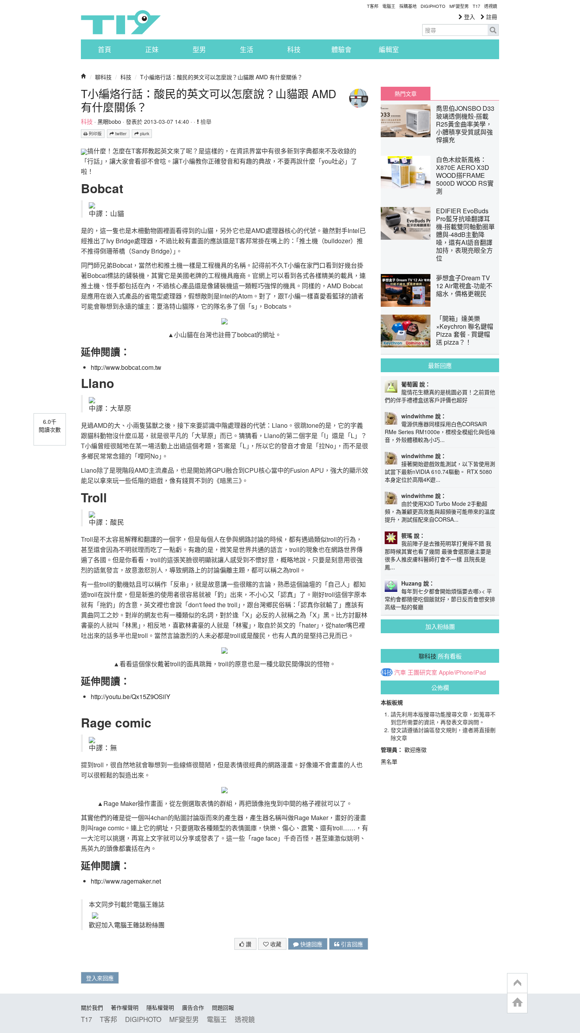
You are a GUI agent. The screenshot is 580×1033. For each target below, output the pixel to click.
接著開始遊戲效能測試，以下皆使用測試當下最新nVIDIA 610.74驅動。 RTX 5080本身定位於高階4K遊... (440, 471)
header (517, 983)
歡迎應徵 (415, 749)
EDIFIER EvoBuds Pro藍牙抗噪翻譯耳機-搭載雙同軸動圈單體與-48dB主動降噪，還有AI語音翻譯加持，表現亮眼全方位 (465, 234)
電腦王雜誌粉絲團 (139, 924)
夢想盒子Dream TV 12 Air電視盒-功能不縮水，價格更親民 (464, 285)
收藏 (275, 944)
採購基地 (408, 6)
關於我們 (92, 1007)
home (517, 1002)
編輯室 (389, 49)
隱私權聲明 (160, 1007)
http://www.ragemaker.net (126, 881)
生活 (246, 49)
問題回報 (223, 1007)
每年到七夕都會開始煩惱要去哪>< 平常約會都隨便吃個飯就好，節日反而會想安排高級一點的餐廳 (440, 599)
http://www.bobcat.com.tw (126, 367)
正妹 (152, 49)
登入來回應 (100, 978)
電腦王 (388, 6)
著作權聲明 (124, 1007)
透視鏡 (490, 6)
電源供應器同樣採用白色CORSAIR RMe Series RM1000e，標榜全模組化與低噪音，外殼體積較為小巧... (440, 432)
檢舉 (205, 121)
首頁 (104, 49)
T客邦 (372, 6)
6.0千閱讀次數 (50, 425)
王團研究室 (422, 672)
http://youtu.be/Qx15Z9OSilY (130, 696)
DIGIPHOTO (433, 6)
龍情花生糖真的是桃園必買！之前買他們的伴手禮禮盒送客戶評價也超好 (440, 396)
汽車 (400, 672)
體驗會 (341, 49)
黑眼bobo (109, 121)
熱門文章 (406, 93)
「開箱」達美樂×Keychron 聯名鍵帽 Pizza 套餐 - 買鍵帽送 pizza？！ (464, 330)
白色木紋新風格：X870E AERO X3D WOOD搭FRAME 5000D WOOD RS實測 (465, 175)
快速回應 (310, 944)
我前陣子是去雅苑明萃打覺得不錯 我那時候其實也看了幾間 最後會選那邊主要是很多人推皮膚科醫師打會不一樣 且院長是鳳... (438, 555)
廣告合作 (193, 1007)
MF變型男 (459, 6)
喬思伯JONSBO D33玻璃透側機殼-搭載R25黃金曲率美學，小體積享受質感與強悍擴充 (465, 124)
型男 (199, 49)
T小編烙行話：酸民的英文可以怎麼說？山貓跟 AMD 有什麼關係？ (221, 77)
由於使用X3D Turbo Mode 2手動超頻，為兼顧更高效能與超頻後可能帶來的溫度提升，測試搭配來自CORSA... (440, 511)
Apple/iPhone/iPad (462, 672)
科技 (294, 49)
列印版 (95, 133)
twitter (120, 133)
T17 (121, 22)
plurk (144, 133)
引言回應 (351, 944)
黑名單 (389, 761)
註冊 (491, 17)
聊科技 (103, 77)
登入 (468, 17)
